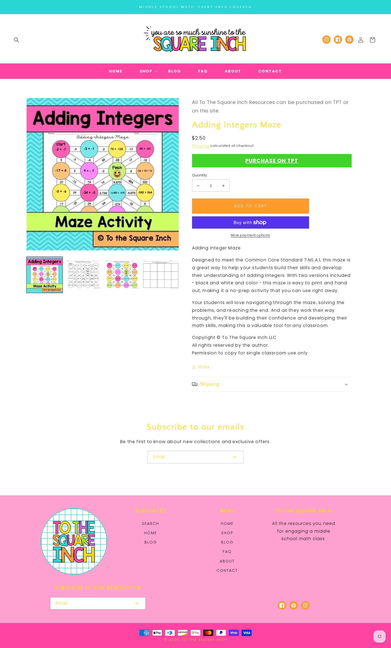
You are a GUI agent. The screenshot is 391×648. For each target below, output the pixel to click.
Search (150, 523)
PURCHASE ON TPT (271, 160)
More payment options (250, 235)
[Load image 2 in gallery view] (83, 275)
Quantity (199, 175)
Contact (227, 570)
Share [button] (204, 367)
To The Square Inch (204, 639)
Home (150, 533)
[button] (16, 40)
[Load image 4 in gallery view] (160, 275)
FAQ (227, 551)
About (227, 561)
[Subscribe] (233, 457)
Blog (150, 542)
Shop (227, 533)
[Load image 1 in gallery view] (45, 275)
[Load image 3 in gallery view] (122, 275)
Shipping (201, 145)
